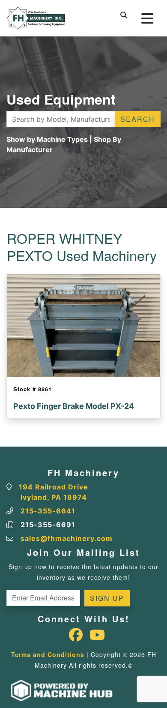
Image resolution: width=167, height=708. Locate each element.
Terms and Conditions (47, 654)
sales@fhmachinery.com (67, 538)
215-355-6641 (48, 511)
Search (137, 119)
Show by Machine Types (47, 139)
